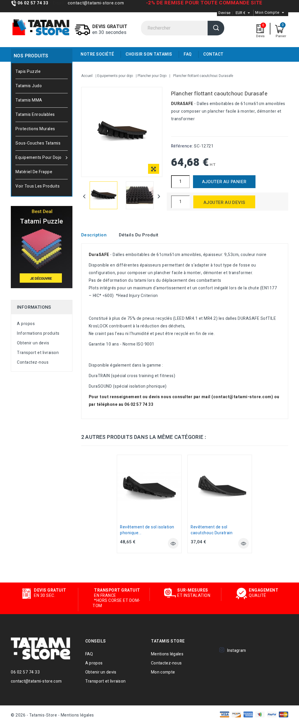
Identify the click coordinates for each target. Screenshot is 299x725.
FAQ (188, 54)
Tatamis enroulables (35, 114)
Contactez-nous (32, 362)
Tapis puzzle (28, 71)
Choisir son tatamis (149, 54)
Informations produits (38, 333)
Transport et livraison (38, 353)
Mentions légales (167, 654)
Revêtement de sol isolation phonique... (147, 530)
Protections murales (35, 129)
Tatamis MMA (28, 100)
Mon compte (163, 672)
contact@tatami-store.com (95, 3)
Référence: (182, 146)
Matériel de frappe (33, 172)
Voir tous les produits (37, 186)
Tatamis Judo (28, 86)
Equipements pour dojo (38, 157)
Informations (34, 307)
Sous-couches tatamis (37, 143)
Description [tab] (94, 235)
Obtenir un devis (33, 343)
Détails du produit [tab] (139, 235)
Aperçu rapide (173, 543)
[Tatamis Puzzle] (41, 247)
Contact (213, 54)
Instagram (236, 650)
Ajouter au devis (224, 202)
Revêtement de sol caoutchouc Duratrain (211, 530)
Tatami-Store (44, 648)
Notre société (97, 54)
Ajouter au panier (224, 181)
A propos (26, 324)
